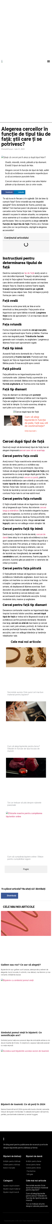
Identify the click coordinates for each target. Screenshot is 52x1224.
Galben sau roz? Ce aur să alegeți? (21, 964)
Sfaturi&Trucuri (7, 149)
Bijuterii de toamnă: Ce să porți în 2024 (23, 1104)
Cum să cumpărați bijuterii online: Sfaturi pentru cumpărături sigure (25, 858)
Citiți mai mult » (31, 431)
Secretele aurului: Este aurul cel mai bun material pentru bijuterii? (25, 693)
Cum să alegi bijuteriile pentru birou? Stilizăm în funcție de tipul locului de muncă (23, 748)
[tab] (26, 869)
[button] (48, 61)
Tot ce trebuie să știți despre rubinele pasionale (37, 1205)
